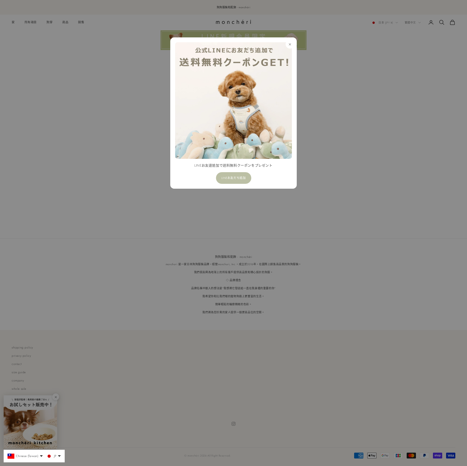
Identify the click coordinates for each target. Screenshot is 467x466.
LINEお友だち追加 (233, 178)
